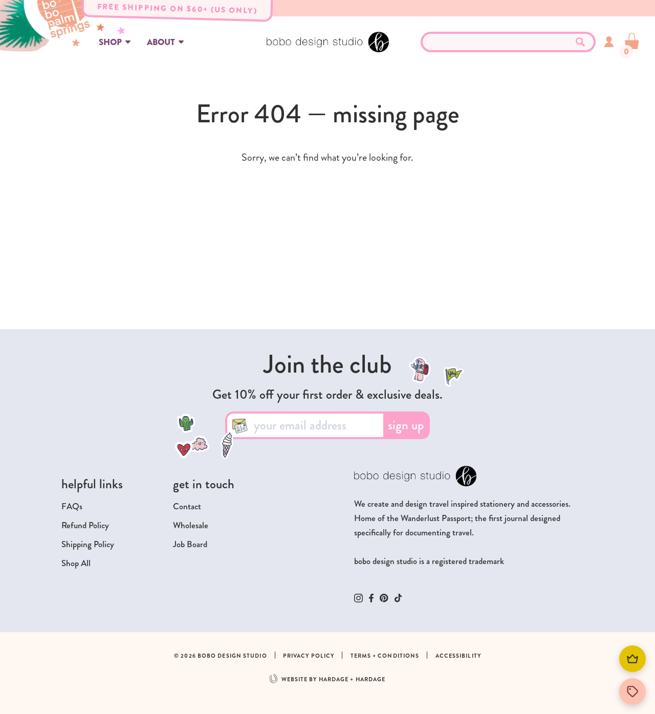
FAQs (71, 506)
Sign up (406, 425)
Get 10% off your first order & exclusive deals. (327, 394)
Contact (187, 506)
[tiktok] (398, 598)
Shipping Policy (87, 544)
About (161, 42)
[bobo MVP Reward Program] (632, 658)
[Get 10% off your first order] (632, 691)
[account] (609, 41)
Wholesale (190, 525)
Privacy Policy (308, 656)
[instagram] (358, 598)
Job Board (190, 544)
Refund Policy (85, 525)
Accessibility (458, 656)
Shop (110, 42)
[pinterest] (384, 598)
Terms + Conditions (385, 656)
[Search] (580, 42)
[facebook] (371, 598)
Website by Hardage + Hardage (333, 679)
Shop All (76, 563)
